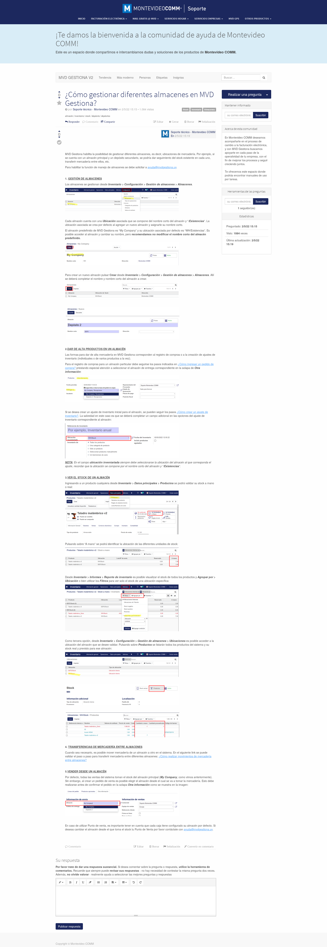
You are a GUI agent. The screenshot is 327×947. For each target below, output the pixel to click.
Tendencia (105, 77)
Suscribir (260, 115)
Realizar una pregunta (245, 94)
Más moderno (125, 77)
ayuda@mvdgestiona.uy (198, 829)
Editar (159, 121)
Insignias (178, 77)
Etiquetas (161, 77)
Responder (74, 121)
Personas (145, 77)
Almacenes (209, 109)
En (172, 136)
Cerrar (175, 121)
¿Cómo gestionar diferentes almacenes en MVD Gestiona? (139, 98)
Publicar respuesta (69, 926)
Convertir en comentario (200, 846)
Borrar (190, 121)
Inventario (196, 109)
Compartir (109, 121)
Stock (185, 109)
